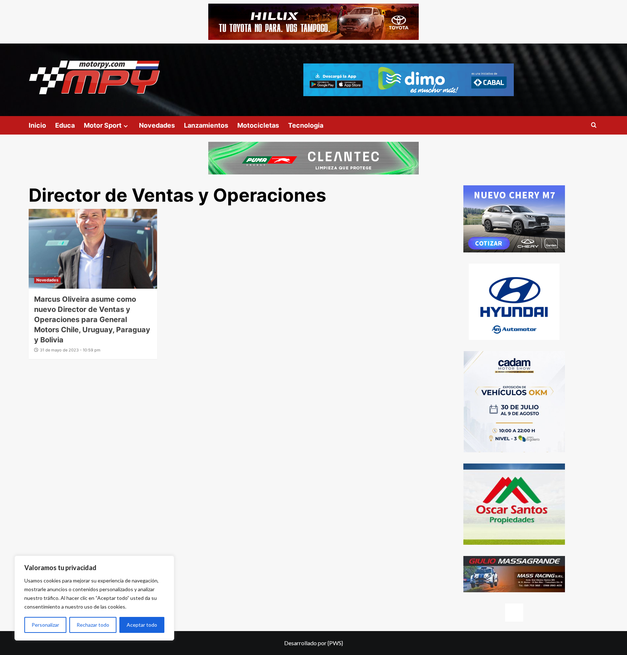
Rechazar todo (93, 625)
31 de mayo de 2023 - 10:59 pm (70, 350)
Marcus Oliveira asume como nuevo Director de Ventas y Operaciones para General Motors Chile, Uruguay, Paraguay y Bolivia (92, 319)
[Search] (593, 125)
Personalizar (45, 625)
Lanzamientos (206, 125)
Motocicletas (258, 125)
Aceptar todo (142, 625)
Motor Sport (103, 125)
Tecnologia (305, 125)
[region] (94, 598)
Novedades (157, 125)
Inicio (37, 125)
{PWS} (335, 642)
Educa (65, 125)
